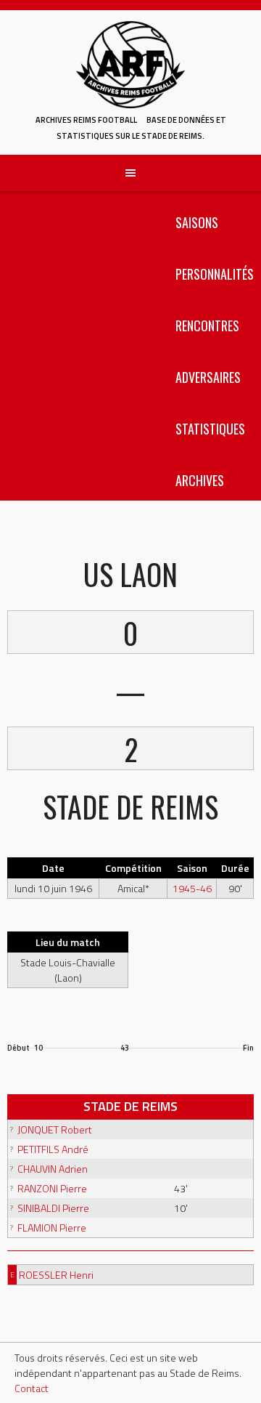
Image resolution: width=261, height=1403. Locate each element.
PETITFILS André (52, 1149)
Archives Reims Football (86, 120)
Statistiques (210, 428)
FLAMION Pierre (51, 1227)
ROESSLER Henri (56, 1274)
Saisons (196, 222)
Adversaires (208, 377)
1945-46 (192, 888)
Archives (199, 480)
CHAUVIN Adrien (52, 1168)
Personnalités (214, 273)
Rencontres (207, 325)
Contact (31, 1388)
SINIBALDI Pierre (53, 1208)
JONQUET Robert (54, 1129)
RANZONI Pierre (52, 1188)
